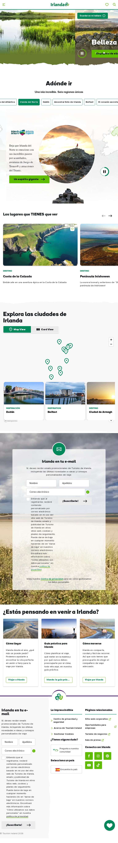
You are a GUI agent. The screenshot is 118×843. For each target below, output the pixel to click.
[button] (59, 154)
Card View (47, 329)
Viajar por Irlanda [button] (94, 680)
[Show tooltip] (88, 492)
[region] (59, 379)
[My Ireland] (107, 4)
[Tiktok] (98, 765)
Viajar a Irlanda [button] (16, 680)
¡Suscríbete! (70, 501)
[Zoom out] (111, 344)
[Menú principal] (3, 4)
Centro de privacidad (52, 579)
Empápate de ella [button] (45, 53)
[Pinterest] (107, 756)
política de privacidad (17, 816)
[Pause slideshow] (82, 53)
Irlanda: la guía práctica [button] (59, 680)
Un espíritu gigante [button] (18, 179)
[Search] (114, 4)
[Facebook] (89, 756)
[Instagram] (98, 756)
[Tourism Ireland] (60, 4)
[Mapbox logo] (11, 420)
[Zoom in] (111, 339)
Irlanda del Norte (29, 102)
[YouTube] (89, 765)
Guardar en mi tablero (90, 16)
